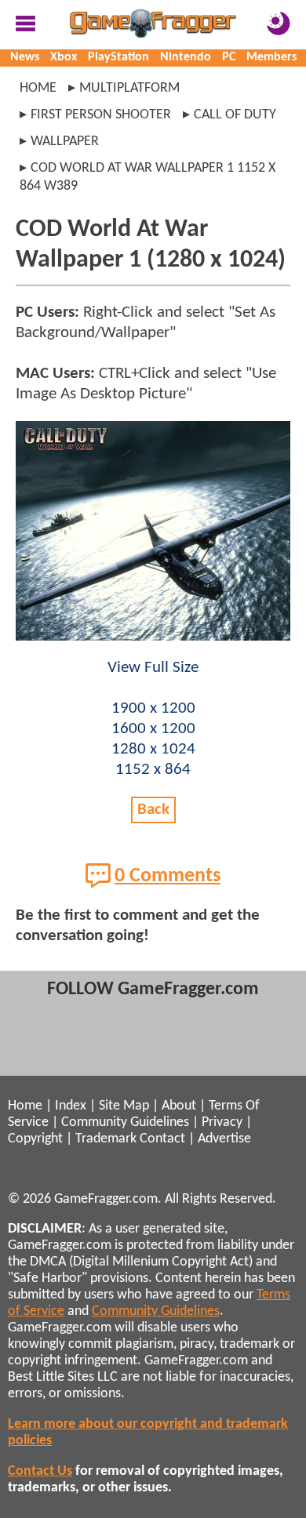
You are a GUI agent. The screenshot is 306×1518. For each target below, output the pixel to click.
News (24, 57)
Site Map (124, 1106)
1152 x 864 (153, 769)
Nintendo (185, 57)
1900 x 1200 (153, 708)
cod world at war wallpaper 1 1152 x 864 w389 (147, 177)
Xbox (63, 57)
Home (38, 88)
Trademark (106, 1139)
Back (153, 809)
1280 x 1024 (153, 749)
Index (70, 1106)
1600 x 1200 (153, 729)
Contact (162, 1139)
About (179, 1106)
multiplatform (129, 88)
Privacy (222, 1122)
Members (271, 57)
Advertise (224, 1139)
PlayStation (118, 57)
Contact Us (40, 1471)
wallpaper (65, 141)
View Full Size (153, 667)
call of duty (235, 114)
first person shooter (101, 114)
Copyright (35, 1139)
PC (228, 57)
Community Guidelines (125, 1122)
